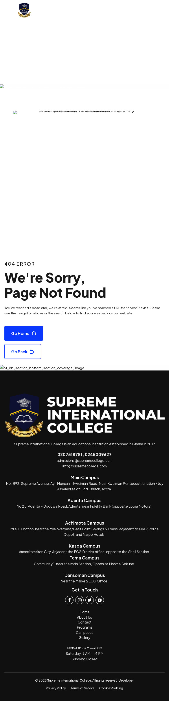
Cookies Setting (111, 688)
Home (85, 612)
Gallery (84, 637)
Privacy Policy (56, 688)
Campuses (84, 632)
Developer (126, 680)
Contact (85, 622)
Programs (84, 627)
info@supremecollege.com (84, 466)
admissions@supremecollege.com (84, 460)
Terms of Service (83, 688)
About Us (84, 617)
